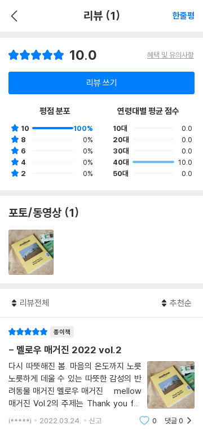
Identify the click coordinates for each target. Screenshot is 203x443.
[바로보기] (31, 252)
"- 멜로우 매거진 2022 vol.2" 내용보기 (101, 376)
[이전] (12, 16)
